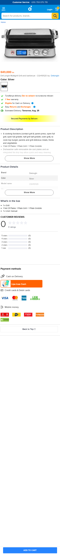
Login (49, 9)
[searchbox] (30, 16)
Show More (29, 158)
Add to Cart (30, 550)
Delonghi (55, 75)
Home (3, 22)
